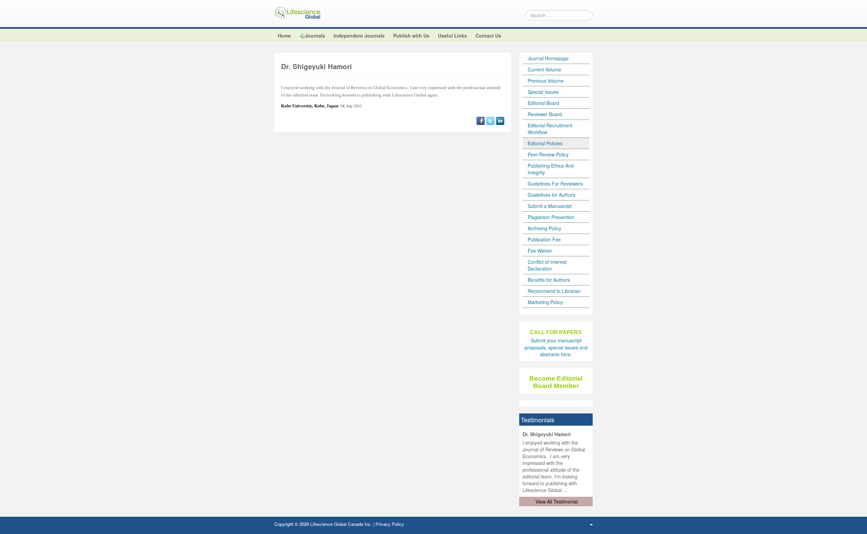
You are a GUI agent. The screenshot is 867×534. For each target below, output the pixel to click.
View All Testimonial (556, 501)
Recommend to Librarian (554, 290)
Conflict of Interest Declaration (547, 265)
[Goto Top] (591, 523)
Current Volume (544, 69)
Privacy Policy (390, 524)
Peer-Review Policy (548, 154)
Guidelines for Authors (551, 194)
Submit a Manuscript (550, 205)
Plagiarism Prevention (551, 217)
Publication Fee (544, 239)
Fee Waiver (540, 250)
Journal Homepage (548, 58)
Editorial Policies (545, 143)
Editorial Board (543, 103)
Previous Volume (546, 80)
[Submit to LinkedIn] (500, 119)
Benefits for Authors (549, 279)
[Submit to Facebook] (481, 119)
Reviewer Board (545, 114)
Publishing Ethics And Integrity (551, 169)
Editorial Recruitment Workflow (550, 128)
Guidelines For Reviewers (555, 183)
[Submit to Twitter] (490, 119)
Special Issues (543, 91)
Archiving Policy (544, 228)
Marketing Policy (545, 302)
